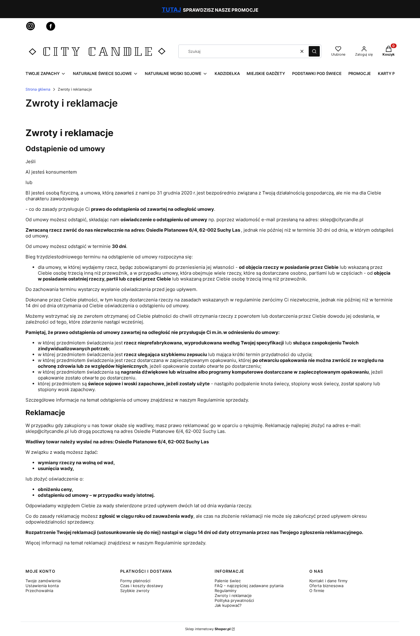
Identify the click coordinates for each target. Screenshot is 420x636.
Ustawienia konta (42, 585)
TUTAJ (171, 9)
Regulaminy (225, 590)
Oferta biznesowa (326, 585)
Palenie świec (228, 580)
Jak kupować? (228, 605)
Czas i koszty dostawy (141, 585)
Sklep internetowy (208, 629)
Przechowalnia (39, 590)
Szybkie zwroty (134, 590)
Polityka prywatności (234, 600)
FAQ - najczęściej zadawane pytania (249, 585)
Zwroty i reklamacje (233, 595)
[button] (314, 51)
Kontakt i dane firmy (328, 580)
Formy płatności (135, 580)
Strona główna (38, 89)
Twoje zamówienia (43, 580)
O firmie (316, 590)
